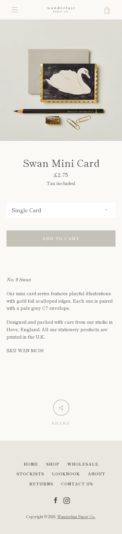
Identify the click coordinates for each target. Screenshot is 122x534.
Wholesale (83, 464)
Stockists (30, 473)
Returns (41, 483)
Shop (53, 464)
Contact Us (77, 483)
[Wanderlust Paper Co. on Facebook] (55, 499)
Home (31, 464)
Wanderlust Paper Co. (76, 516)
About (96, 473)
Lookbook (66, 473)
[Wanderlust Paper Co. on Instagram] (66, 499)
